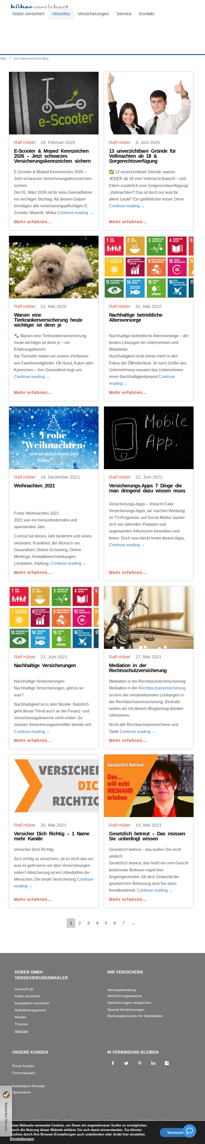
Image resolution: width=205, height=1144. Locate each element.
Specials (21, 1031)
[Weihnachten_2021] (53, 438)
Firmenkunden (23, 1073)
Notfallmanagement (30, 1010)
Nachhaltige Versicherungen (45, 665)
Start (3, 58)
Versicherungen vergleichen (129, 1003)
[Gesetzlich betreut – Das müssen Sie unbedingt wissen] (149, 785)
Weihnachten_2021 (34, 485)
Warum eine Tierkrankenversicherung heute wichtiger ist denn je (48, 320)
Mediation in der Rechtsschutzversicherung (137, 668)
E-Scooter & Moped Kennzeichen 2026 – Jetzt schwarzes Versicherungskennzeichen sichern (52, 156)
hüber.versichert (27, 996)
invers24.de (24, 989)
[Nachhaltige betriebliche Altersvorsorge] (149, 267)
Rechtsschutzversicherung (162, 688)
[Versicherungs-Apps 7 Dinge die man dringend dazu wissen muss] (149, 438)
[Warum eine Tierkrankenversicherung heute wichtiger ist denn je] (53, 267)
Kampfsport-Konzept (28, 1086)
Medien (20, 1017)
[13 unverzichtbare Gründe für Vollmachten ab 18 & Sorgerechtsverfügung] (149, 103)
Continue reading (75, 213)
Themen (21, 1024)
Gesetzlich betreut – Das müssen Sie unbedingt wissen (147, 836)
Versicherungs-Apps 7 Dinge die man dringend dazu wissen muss (147, 488)
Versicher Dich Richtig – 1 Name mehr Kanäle (51, 836)
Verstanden (176, 1132)
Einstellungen (22, 1139)
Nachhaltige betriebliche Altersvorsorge (135, 317)
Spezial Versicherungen (125, 1010)
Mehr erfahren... (33, 221)
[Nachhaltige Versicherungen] (53, 617)
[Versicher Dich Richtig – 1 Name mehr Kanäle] (53, 785)
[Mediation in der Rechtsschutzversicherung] (149, 617)
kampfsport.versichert (32, 1003)
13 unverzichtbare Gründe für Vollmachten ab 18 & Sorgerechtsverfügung (142, 156)
